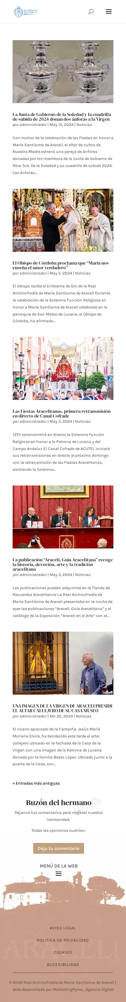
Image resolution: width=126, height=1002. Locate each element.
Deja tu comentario (58, 848)
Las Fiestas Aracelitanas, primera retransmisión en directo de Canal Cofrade (61, 413)
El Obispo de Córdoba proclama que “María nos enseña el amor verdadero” (61, 265)
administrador (33, 124)
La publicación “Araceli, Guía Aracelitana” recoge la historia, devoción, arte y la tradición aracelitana (63, 564)
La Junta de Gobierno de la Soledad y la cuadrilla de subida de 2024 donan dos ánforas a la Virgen (62, 116)
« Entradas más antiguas (36, 783)
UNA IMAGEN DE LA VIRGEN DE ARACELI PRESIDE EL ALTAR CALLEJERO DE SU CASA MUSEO (63, 708)
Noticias (84, 124)
